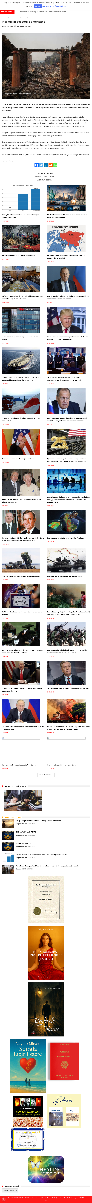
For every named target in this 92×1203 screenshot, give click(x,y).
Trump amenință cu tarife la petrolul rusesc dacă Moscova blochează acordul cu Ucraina (21, 378)
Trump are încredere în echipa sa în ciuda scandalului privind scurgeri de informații (64, 378)
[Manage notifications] (4, 1199)
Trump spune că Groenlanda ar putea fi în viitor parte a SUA (21, 419)
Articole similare (45, 173)
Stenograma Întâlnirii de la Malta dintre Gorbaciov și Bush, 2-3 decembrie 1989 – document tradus (23, 539)
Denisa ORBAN (21, 869)
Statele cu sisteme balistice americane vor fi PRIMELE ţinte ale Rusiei (23, 728)
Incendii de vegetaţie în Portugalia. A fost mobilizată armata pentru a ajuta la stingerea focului (68, 613)
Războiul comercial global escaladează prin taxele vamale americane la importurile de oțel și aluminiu (67, 460)
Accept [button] (37, 6)
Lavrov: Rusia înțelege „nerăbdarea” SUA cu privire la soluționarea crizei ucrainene (68, 297)
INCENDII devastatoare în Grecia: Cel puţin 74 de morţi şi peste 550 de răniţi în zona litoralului (68, 728)
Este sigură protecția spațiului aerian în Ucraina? (21, 576)
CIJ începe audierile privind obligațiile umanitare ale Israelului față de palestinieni (22, 297)
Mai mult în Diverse (45, 180)
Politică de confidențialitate (40, 1198)
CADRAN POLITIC (23, 1198)
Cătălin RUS (8, 26)
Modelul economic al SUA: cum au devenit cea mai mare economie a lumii (48, 11)
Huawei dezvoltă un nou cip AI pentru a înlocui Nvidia (20, 338)
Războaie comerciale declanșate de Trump (19, 459)
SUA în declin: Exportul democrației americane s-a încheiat (22, 613)
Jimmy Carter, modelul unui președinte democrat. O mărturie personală (22, 500)
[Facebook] (36, 165)
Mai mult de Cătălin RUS (45, 177)
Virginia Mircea (21, 824)
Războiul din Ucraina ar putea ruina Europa (64, 576)
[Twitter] (41, 165)
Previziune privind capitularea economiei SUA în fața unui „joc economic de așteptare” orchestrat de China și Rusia (68, 499)
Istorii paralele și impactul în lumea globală (19, 255)
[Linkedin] (46, 165)
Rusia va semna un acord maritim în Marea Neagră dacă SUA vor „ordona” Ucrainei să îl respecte (67, 419)
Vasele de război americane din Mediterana (19, 765)
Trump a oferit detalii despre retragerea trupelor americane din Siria (22, 689)
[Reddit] (51, 165)
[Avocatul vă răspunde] (23, 800)
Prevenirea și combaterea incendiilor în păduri (65, 538)
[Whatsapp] (55, 165)
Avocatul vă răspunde (15, 786)
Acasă (3, 18)
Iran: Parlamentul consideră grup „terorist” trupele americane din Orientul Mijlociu (22, 651)
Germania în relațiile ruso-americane (62, 765)
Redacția (55, 1198)
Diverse (10, 18)
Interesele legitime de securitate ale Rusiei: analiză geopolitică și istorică (67, 256)
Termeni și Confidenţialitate (54, 6)
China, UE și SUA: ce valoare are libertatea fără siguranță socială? (20, 216)
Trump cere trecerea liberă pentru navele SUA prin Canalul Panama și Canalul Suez (67, 338)
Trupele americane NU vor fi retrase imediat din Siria (68, 688)
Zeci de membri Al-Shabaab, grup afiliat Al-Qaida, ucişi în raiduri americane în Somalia (67, 651)
